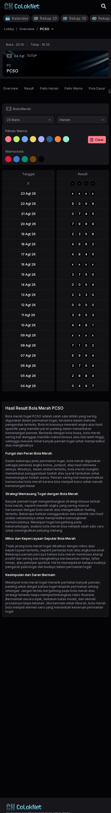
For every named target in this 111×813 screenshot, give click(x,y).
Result (29, 88)
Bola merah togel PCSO (23, 416)
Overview (10, 88)
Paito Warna (74, 88)
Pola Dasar (97, 88)
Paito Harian (49, 88)
